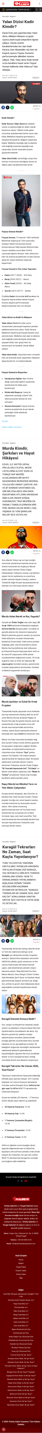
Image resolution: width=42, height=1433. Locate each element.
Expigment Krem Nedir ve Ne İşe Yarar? (21, 1376)
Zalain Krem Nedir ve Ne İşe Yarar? (21, 1383)
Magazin (36, 78)
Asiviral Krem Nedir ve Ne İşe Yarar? (21, 1390)
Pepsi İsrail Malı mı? (21, 1304)
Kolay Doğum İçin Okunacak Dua (21, 1337)
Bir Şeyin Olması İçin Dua (21, 1347)
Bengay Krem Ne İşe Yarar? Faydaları (21, 1372)
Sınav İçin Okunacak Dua (21, 1351)
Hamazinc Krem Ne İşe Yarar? (21, 1401)
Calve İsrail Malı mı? (21, 1322)
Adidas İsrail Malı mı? (21, 1318)
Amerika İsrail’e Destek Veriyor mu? (21, 1300)
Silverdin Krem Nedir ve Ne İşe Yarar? (21, 1379)
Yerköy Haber (21, 1274)
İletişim (21, 1263)
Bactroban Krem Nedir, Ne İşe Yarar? (21, 1405)
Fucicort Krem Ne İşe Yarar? (21, 1355)
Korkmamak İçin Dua (21, 1333)
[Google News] (36, 109)
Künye (21, 1260)
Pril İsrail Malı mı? (21, 1307)
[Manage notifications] (3, 1429)
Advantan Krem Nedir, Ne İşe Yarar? (21, 1362)
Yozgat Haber (21, 1267)
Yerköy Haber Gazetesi (11, 427)
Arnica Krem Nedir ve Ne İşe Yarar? (21, 1387)
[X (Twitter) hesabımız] (22, 1181)
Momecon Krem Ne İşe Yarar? (21, 1394)
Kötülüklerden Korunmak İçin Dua (21, 1340)
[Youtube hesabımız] (25, 1181)
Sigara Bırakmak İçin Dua (21, 1329)
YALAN (5, 421)
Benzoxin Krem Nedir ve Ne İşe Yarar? (21, 1397)
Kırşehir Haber (21, 1271)
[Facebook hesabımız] (18, 1181)
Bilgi (21, 1278)
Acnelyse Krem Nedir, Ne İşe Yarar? (21, 1358)
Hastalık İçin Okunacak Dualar (21, 1344)
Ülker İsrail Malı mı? (21, 1311)
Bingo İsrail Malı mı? (21, 1315)
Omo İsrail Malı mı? (21, 1326)
